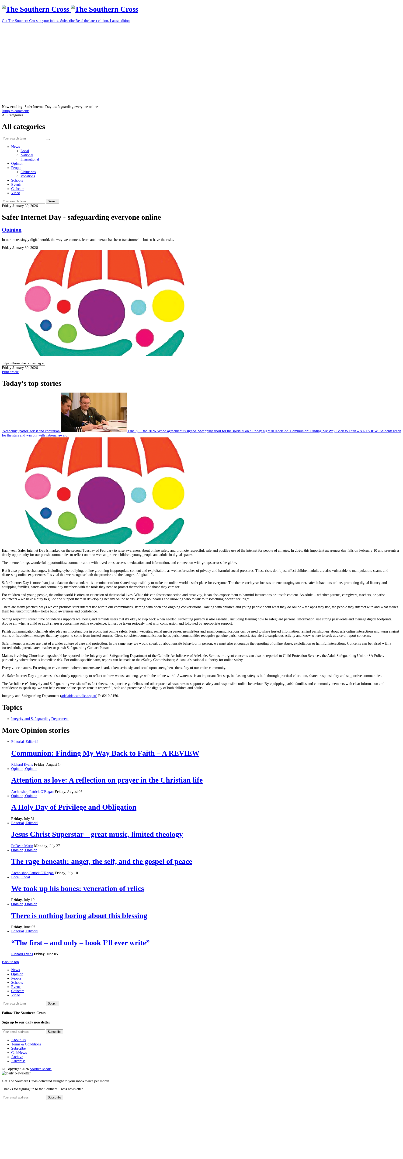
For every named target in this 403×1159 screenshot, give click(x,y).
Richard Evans (22, 764)
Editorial (17, 742)
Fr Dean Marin (22, 846)
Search (52, 201)
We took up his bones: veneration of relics (77, 888)
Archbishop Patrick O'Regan (32, 792)
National (27, 155)
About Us (18, 1040)
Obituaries (28, 172)
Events (16, 184)
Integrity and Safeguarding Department (40, 719)
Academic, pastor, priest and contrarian (31, 431)
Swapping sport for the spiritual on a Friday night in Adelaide (243, 431)
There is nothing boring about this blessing (79, 915)
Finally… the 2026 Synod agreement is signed (162, 431)
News (15, 147)
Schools (17, 180)
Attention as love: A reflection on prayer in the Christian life (107, 780)
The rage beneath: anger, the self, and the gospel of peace (101, 861)
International (30, 159)
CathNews (19, 1053)
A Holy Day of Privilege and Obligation (73, 807)
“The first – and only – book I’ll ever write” (80, 942)
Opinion (17, 163)
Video (15, 193)
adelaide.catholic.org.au (78, 696)
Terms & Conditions (26, 1044)
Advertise (18, 1061)
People (16, 168)
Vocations (28, 176)
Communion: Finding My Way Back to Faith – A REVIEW (334, 431)
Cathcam (17, 189)
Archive (17, 1057)
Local (25, 151)
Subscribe (18, 1048)
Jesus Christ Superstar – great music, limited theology (97, 834)
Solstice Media (41, 1069)
